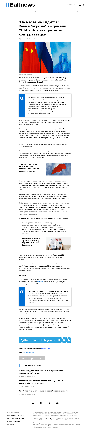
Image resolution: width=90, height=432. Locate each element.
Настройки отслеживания (13, 421)
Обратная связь (11, 424)
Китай (32, 353)
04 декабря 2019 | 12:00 (27, 376)
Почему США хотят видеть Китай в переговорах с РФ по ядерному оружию (29, 167)
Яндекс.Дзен (45, 348)
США (23, 353)
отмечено (44, 109)
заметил (40, 282)
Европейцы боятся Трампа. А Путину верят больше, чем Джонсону (31, 241)
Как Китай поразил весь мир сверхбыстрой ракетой (44, 391)
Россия (28, 353)
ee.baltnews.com (47, 418)
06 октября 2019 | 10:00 (27, 394)
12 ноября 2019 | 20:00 (26, 387)
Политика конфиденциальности (15, 415)
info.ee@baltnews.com (50, 426)
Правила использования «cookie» (15, 418)
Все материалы (70, 4)
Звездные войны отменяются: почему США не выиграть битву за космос (41, 382)
